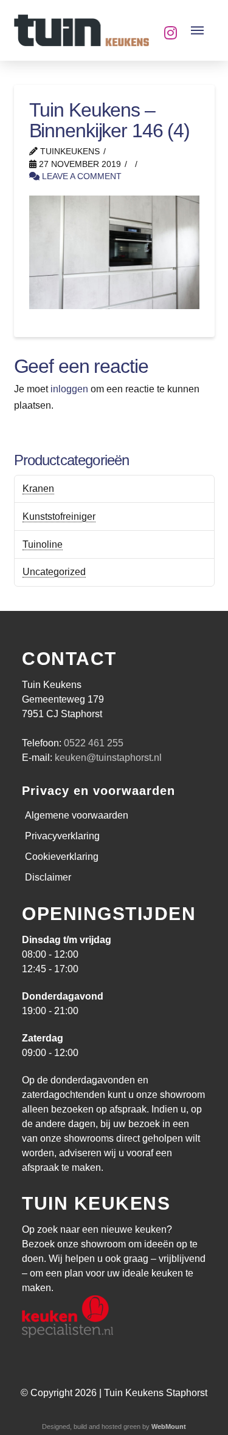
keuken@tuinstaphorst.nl (108, 757)
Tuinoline (42, 544)
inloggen (69, 389)
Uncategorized (54, 572)
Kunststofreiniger (58, 516)
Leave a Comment (81, 176)
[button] (198, 30)
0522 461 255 (93, 743)
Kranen (38, 488)
